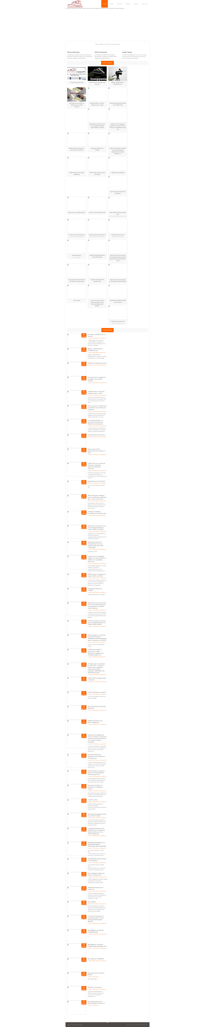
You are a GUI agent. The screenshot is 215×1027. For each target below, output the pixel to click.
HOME (127, 1024)
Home (104, 4)
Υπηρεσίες (119, 4)
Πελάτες (136, 4)
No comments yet (102, 338)
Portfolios (128, 4)
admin (90, 338)
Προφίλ (111, 4)
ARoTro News (96, 338)
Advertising (95, 352)
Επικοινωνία (144, 4)
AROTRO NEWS (139, 1024)
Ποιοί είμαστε (132, 1024)
